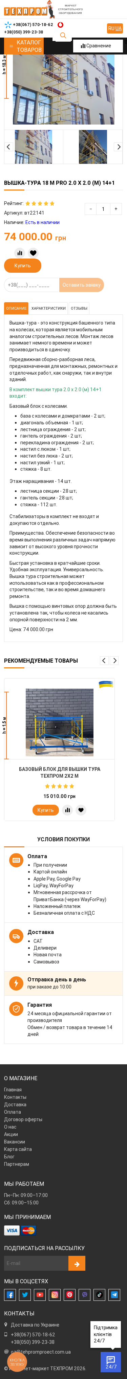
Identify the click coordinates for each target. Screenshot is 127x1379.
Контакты (15, 1097)
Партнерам (16, 1164)
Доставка (15, 1105)
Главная (13, 1090)
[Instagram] (55, 1295)
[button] (8, 146)
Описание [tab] (16, 308)
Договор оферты (23, 1119)
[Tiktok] (99, 1295)
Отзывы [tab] (79, 308)
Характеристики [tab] (48, 308)
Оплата (12, 1112)
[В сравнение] (19, 253)
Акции (11, 1134)
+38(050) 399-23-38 (33, 1342)
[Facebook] (10, 1295)
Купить (23, 266)
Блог (9, 1157)
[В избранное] (33, 253)
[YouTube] (40, 1295)
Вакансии (14, 1142)
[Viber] (84, 1295)
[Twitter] (25, 1295)
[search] (63, 35)
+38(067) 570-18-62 (33, 1335)
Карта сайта (18, 1149)
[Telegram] (114, 1295)
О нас (10, 1127)
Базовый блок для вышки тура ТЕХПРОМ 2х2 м (59, 772)
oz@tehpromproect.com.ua (41, 1352)
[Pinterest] (70, 1295)
